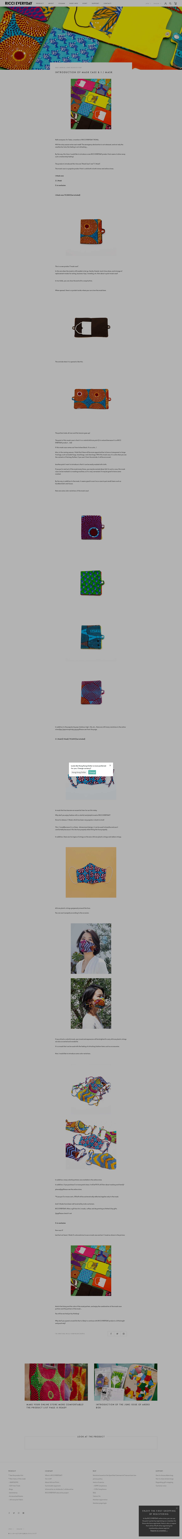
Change (92, 772)
